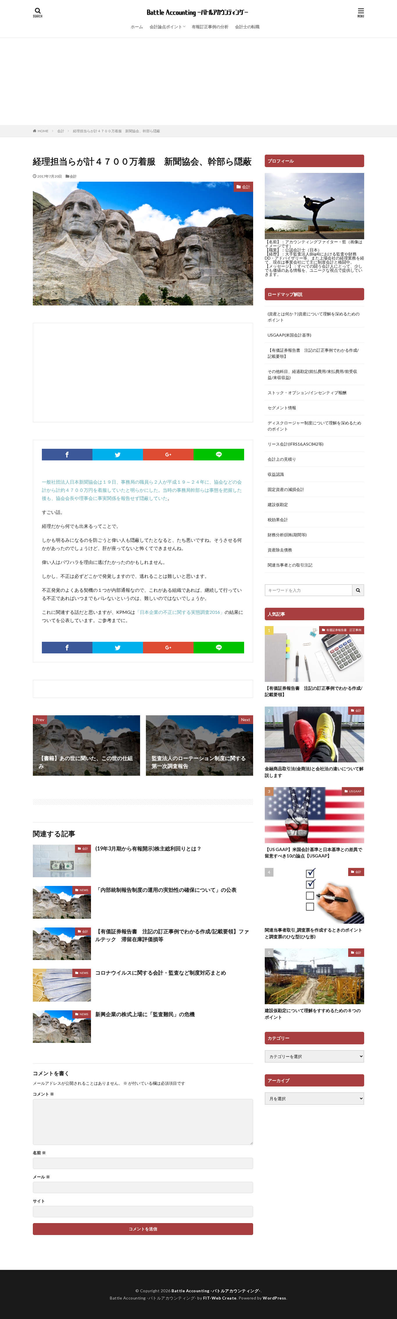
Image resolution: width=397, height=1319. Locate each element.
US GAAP (355, 791)
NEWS (84, 890)
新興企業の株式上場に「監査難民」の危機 (145, 1014)
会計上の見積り (282, 459)
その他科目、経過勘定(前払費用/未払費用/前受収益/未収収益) (312, 374)
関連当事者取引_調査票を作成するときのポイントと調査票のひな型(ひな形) (313, 933)
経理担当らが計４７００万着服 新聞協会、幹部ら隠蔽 (116, 131)
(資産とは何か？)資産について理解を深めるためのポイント (314, 316)
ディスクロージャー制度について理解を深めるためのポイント (314, 425)
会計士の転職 (247, 26)
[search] (358, 590)
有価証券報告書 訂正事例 (343, 630)
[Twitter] (117, 454)
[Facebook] (67, 454)
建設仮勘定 (278, 504)
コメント (43, 1094)
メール (41, 1177)
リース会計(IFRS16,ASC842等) (295, 444)
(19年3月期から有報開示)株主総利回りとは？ (148, 848)
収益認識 (276, 474)
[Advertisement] (198, 81)
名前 (39, 1153)
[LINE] (219, 454)
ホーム (137, 26)
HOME (43, 131)
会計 (60, 131)
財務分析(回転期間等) (287, 534)
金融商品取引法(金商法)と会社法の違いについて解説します (314, 772)
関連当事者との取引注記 (290, 564)
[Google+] (168, 454)
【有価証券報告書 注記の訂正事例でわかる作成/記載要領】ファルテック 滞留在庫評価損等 (172, 935)
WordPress (274, 1297)
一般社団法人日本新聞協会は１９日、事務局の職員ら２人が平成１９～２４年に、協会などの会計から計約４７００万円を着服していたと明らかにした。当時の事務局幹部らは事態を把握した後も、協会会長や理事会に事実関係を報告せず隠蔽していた (142, 490)
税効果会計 (278, 519)
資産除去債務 (280, 549)
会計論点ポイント (166, 26)
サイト (39, 1201)
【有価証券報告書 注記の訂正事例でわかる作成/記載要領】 (313, 353)
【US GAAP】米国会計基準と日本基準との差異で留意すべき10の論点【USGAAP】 (313, 853)
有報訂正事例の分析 (210, 26)
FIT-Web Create (220, 1297)
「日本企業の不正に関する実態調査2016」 (180, 612)
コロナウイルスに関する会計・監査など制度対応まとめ (160, 972)
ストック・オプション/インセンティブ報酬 (307, 392)
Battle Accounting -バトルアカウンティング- (216, 1290)
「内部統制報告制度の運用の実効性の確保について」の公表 (166, 890)
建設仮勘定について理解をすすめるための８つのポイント (313, 1014)
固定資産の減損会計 (286, 489)
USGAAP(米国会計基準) (289, 335)
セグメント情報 (282, 407)
